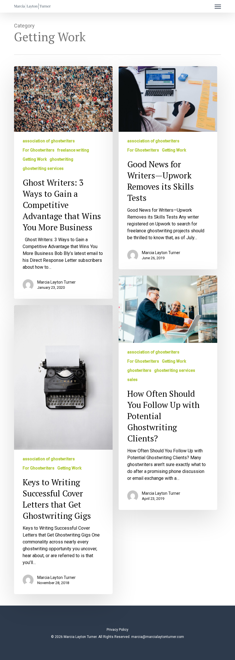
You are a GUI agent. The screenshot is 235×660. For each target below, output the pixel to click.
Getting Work (35, 159)
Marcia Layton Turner (56, 282)
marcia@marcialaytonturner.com (157, 637)
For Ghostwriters (38, 150)
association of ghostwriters (49, 141)
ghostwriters (139, 370)
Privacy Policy (117, 630)
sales (132, 379)
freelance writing (73, 150)
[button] (218, 6)
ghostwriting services (43, 168)
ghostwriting (61, 159)
